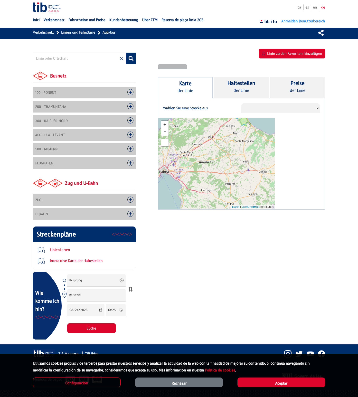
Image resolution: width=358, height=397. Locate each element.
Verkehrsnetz (43, 32)
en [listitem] (315, 7)
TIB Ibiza (92, 353)
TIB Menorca (69, 353)
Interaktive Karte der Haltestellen (76, 260)
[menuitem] (36, 20)
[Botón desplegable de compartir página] (321, 33)
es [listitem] (307, 7)
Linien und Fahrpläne (78, 32)
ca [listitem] (299, 7)
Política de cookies (220, 370)
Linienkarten (59, 249)
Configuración (76, 383)
